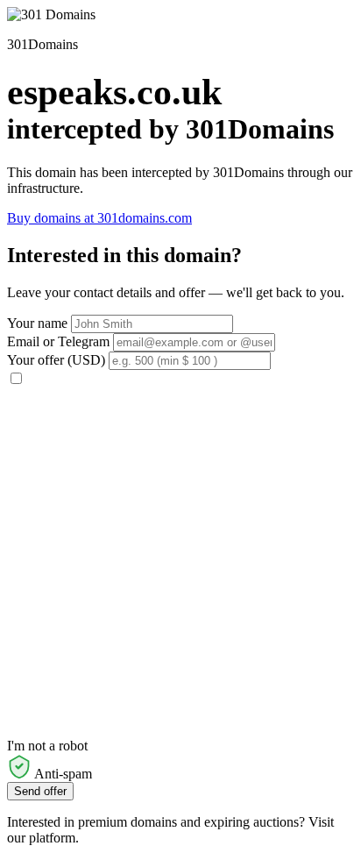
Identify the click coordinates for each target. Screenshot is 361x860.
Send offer (40, 791)
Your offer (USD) (56, 359)
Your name (37, 323)
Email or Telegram (58, 341)
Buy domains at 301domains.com (99, 217)
